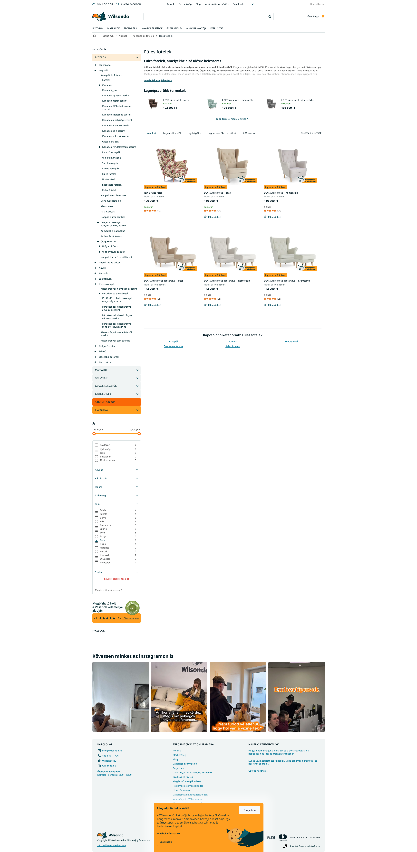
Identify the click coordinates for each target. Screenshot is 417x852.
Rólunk (171, 4)
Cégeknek (238, 4)
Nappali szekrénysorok (113, 195)
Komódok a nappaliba (113, 230)
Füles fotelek (109, 173)
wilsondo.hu (109, 765)
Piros (118, 543)
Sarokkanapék (110, 163)
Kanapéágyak (109, 90)
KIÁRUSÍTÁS (101, 409)
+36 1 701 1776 (110, 755)
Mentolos (118, 562)
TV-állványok (108, 211)
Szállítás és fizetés (183, 776)
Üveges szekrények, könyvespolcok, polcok (113, 224)
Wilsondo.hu (109, 760)
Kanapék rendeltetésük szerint (119, 146)
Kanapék (107, 85)
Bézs (118, 540)
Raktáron (118, 444)
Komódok (104, 273)
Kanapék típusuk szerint (115, 95)
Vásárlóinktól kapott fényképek (190, 794)
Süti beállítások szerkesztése (111, 845)
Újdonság (118, 449)
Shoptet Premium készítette (305, 846)
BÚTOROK (100, 57)
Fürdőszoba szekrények (115, 293)
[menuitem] (97, 28)
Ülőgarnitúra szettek (113, 251)
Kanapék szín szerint (113, 130)
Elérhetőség (185, 4)
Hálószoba (105, 64)
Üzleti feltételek (181, 790)
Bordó (118, 551)
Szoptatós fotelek (112, 184)
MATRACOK (101, 369)
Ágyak (102, 267)
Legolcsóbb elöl (172, 133)
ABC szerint (249, 133)
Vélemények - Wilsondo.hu (188, 799)
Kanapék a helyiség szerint (117, 120)
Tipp (118, 452)
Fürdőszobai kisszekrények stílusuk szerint (117, 317)
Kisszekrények (107, 284)
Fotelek (106, 79)
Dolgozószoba (107, 346)
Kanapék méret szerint (114, 100)
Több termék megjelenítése (231, 118)
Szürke (118, 528)
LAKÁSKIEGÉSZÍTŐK (106, 385)
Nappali (103, 70)
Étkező (102, 351)
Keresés (270, 16)
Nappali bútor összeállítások (116, 257)
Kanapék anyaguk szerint (116, 125)
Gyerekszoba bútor (109, 262)
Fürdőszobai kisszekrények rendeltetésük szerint (117, 325)
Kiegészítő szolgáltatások (187, 781)
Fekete (118, 513)
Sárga (118, 536)
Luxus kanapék (110, 168)
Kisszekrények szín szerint (115, 340)
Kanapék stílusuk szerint (115, 136)
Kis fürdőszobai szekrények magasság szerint (117, 300)
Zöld (118, 532)
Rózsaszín (118, 525)
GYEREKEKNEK (103, 393)
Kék (118, 521)
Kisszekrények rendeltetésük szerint (116, 334)
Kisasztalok (107, 206)
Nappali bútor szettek (113, 216)
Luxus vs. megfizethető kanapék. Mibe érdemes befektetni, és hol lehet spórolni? (282, 762)
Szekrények (105, 278)
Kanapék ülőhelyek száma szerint (116, 107)
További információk (168, 833)
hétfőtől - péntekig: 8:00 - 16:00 (114, 773)
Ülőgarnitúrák (108, 241)
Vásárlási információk (217, 4)
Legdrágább (194, 133)
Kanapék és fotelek (111, 75)
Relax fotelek (109, 190)
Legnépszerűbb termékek (222, 133)
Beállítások (166, 841)
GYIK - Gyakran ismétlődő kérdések (192, 772)
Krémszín (118, 555)
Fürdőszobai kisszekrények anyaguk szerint (117, 308)
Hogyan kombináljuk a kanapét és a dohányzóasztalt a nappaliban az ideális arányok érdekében (278, 752)
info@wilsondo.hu (112, 750)
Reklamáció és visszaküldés (188, 785)
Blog (198, 4)
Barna (118, 517)
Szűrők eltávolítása (115, 578)
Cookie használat (257, 770)
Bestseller (118, 456)
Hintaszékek (109, 179)
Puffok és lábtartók (111, 236)
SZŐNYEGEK (101, 377)
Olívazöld (118, 558)
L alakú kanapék (111, 152)
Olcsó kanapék (110, 141)
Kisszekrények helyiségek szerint (119, 288)
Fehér (118, 510)
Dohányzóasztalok (111, 200)
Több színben (118, 460)
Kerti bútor (105, 362)
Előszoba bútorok (109, 356)
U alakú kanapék (111, 157)
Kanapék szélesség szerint (116, 114)
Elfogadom (249, 810)
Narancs (118, 547)
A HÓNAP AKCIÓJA (105, 401)
